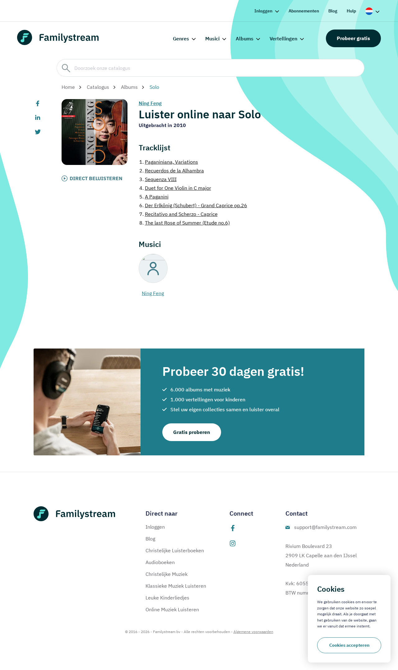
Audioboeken (160, 562)
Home (68, 87)
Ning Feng (150, 103)
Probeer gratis (353, 38)
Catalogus (98, 87)
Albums (244, 38)
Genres (181, 38)
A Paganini (154, 197)
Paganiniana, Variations (168, 162)
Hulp (351, 11)
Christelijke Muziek (166, 574)
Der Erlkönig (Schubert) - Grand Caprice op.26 (193, 205)
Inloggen (263, 11)
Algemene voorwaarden (253, 631)
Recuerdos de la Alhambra (171, 170)
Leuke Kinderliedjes (167, 598)
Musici (212, 38)
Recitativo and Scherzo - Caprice (178, 214)
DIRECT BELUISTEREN (96, 178)
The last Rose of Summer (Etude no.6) (184, 223)
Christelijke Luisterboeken (175, 550)
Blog (332, 11)
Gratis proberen (191, 432)
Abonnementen (304, 11)
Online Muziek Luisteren (172, 609)
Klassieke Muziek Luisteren (176, 586)
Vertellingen (283, 38)
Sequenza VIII (158, 179)
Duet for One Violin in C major (175, 188)
